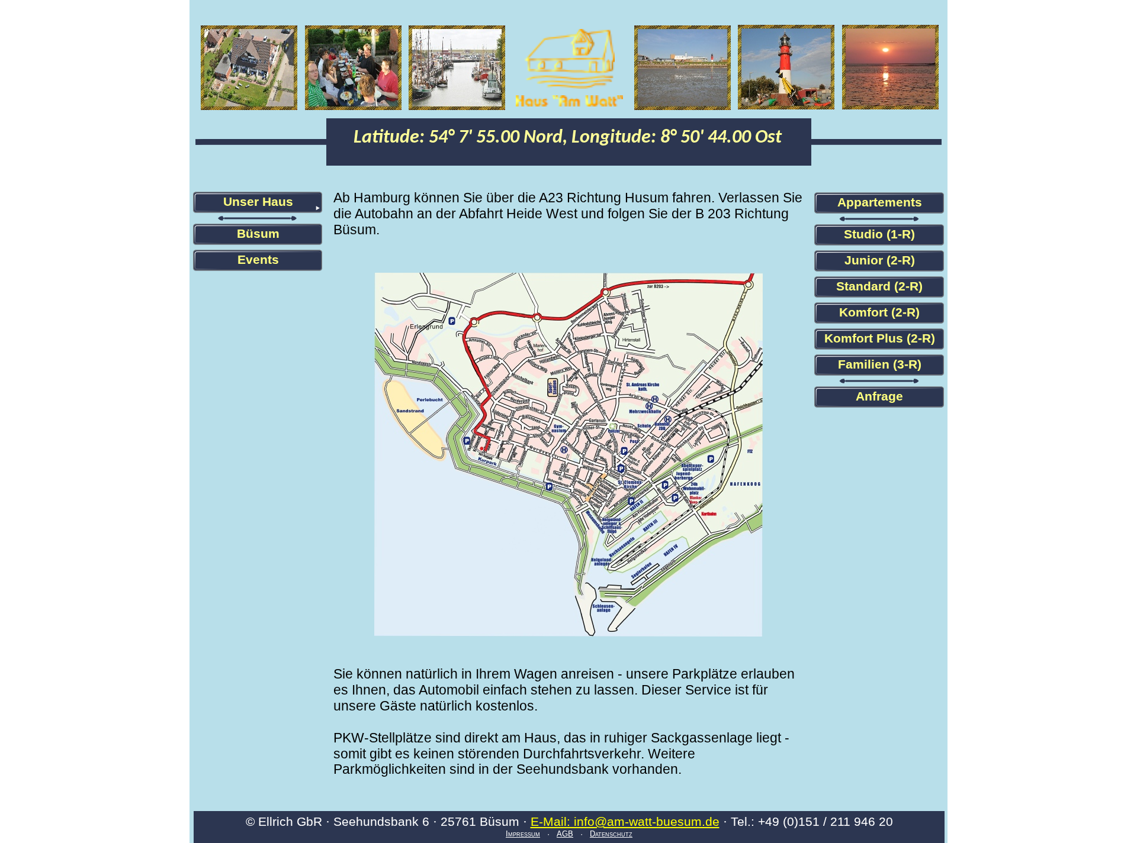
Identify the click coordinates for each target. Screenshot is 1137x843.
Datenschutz (611, 833)
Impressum (523, 833)
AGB (565, 833)
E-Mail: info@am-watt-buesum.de (625, 821)
